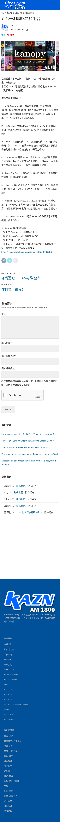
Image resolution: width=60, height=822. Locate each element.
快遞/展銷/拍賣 (10, 796)
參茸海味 (8, 811)
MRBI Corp (9, 669)
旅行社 (7, 771)
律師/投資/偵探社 (11, 751)
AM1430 (8, 694)
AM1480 (8, 699)
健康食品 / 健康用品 (12, 741)
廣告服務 (8, 659)
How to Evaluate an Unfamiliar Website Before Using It (27, 440)
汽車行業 (8, 801)
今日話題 (14, 12)
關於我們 (8, 644)
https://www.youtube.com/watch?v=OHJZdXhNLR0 (26, 251)
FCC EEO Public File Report (16, 704)
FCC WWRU (9, 719)
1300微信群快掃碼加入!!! (29, 512)
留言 (3, 313)
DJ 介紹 (5, 12)
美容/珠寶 (8, 736)
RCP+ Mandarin (11, 674)
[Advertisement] (30, 547)
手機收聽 (8, 654)
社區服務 (8, 806)
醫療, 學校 (8, 756)
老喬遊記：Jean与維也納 (20, 278)
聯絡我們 (20, 485)
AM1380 (8, 689)
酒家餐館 (8, 761)
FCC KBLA (8, 714)
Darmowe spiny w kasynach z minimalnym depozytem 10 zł (29, 454)
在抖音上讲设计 (13, 289)
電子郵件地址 (8, 355)
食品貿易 (8, 766)
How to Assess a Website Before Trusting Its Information (28, 434)
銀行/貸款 (8, 791)
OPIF (6, 709)
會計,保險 (8, 746)
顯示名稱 (6, 343)
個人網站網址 (8, 368)
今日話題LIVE (27, 12)
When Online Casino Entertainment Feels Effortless (25, 447)
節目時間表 (9, 649)
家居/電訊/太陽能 (11, 781)
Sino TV (7, 684)
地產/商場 (8, 776)
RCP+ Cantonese (12, 679)
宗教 (6, 786)
